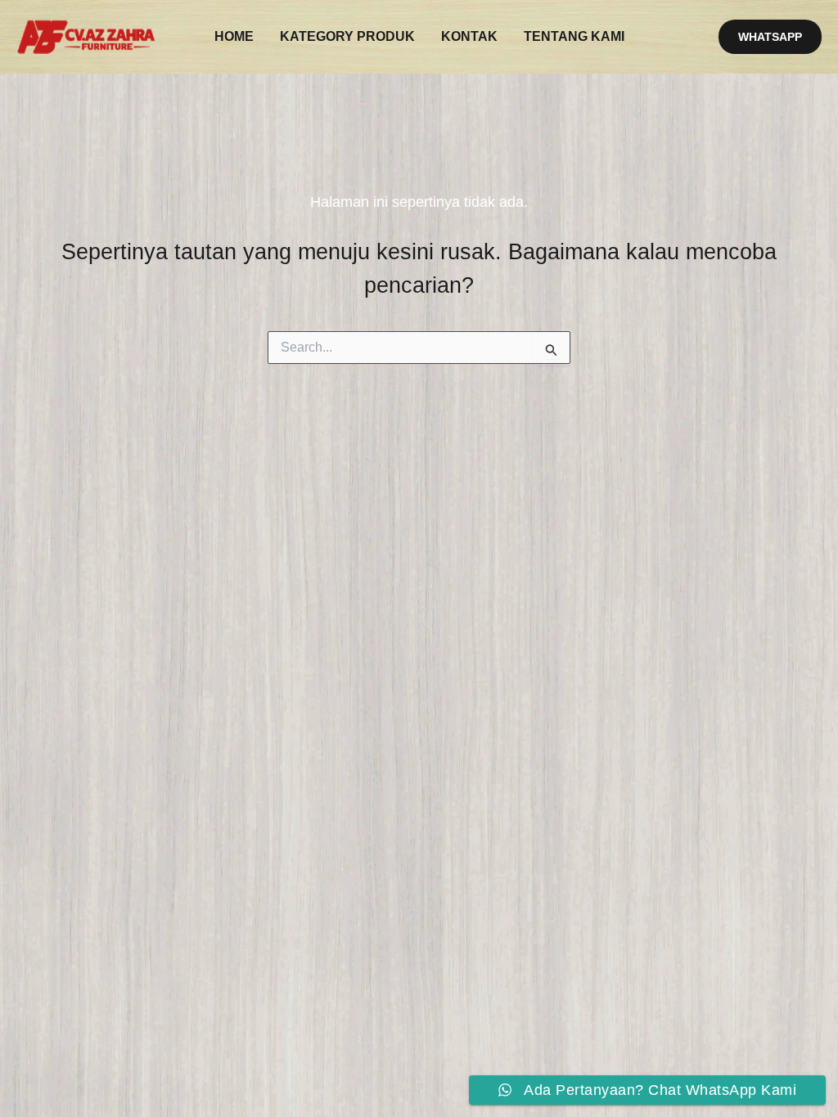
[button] (770, 37)
